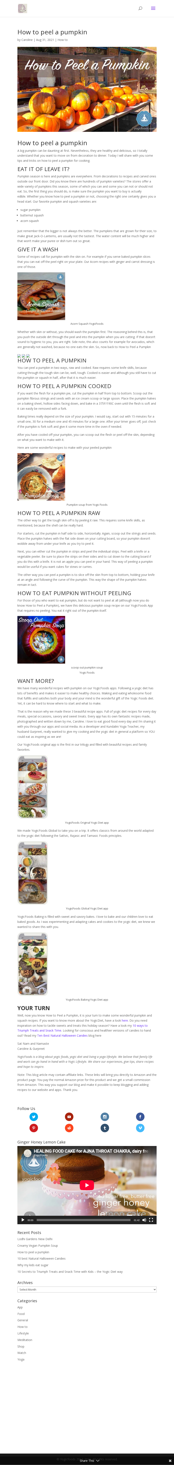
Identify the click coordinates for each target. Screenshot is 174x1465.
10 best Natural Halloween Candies (41, 1258)
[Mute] (144, 1220)
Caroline (27, 40)
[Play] (23, 1220)
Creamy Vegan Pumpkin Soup (37, 1246)
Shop (20, 1346)
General (22, 1320)
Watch (21, 1353)
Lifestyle (23, 1333)
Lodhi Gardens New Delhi (34, 1239)
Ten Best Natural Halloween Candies (62, 1035)
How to (63, 40)
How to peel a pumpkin (33, 1252)
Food (21, 1314)
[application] (87, 1185)
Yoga (20, 1359)
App (20, 1307)
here (124, 1020)
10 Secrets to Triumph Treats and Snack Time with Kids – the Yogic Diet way (70, 1272)
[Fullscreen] (151, 1220)
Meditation (24, 1340)
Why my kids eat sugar (32, 1265)
